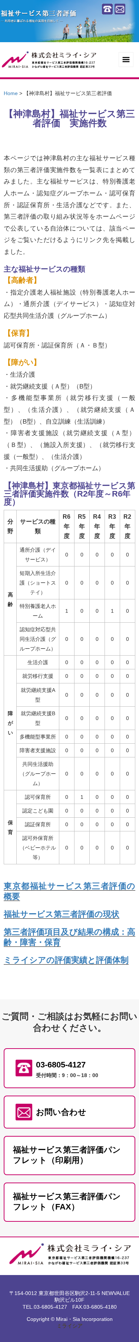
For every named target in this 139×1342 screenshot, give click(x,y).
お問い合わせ (61, 1112)
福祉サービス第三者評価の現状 (61, 914)
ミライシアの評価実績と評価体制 (66, 960)
